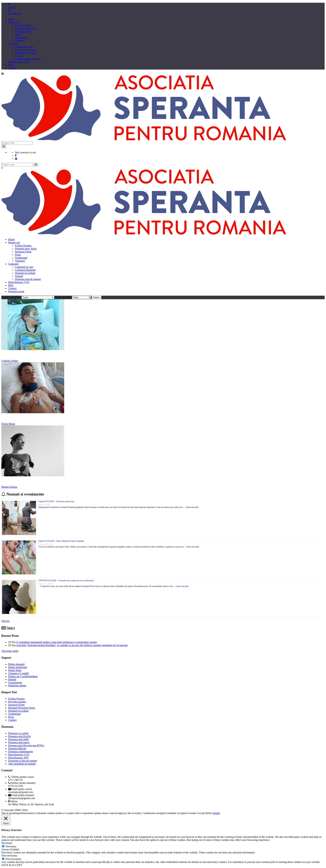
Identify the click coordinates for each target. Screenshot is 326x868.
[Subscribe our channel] (16, 158)
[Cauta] (35, 164)
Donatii (12, 679)
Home (11, 19)
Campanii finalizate (25, 49)
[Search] (3, 146)
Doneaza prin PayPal (19, 736)
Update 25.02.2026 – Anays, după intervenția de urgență (61, 541)
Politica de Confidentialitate (23, 676)
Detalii (216, 813)
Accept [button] (201, 813)
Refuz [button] (208, 813)
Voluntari (20, 40)
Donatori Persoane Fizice (21, 707)
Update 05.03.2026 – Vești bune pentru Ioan (56, 501)
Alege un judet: (63, 297)
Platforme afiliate (17, 685)
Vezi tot (5, 620)
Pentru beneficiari (17, 667)
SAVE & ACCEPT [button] (11, 865)
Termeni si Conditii (18, 673)
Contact (12, 67)
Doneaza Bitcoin (17, 748)
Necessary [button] (6, 843)
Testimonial (21, 37)
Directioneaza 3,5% (18, 61)
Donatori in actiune (25, 52)
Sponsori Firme (23, 31)
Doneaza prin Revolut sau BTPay (26, 745)
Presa (18, 34)
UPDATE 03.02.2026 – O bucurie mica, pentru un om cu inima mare (66, 580)
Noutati (19, 55)
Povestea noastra (17, 701)
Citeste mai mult (191, 507)
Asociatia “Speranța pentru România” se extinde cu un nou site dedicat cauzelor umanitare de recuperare (72, 645)
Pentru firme (14, 670)
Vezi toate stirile (9, 651)
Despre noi (14, 22)
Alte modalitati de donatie (22, 763)
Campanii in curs (24, 46)
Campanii (13, 43)
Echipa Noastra (23, 25)
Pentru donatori (16, 664)
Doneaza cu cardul (18, 733)
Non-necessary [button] (9, 855)
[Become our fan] (15, 155)
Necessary (10, 846)
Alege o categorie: (11, 297)
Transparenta (15, 682)
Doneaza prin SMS (18, 739)
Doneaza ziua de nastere (28, 58)
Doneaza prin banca (19, 742)
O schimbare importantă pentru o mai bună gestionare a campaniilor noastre (56, 642)
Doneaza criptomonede (20, 751)
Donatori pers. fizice (26, 28)
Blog (10, 64)
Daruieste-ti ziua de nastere (22, 760)
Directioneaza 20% (18, 757)
